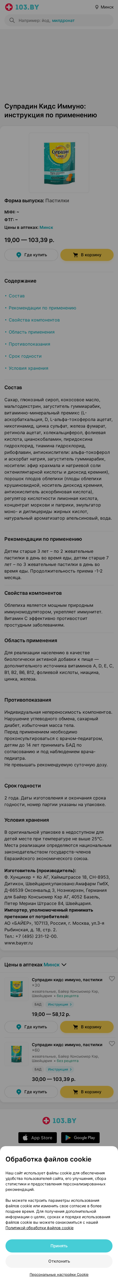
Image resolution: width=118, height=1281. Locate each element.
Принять (59, 1245)
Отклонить (59, 1261)
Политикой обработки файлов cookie (39, 1227)
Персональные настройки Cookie (59, 1274)
